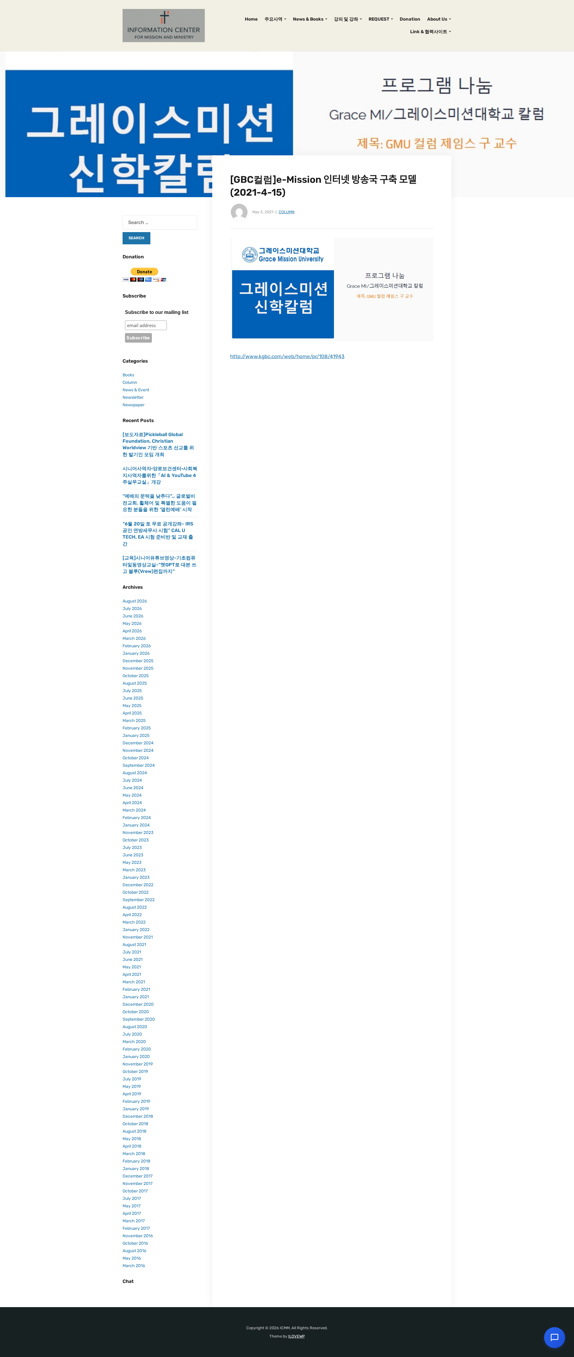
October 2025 (136, 675)
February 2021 (136, 989)
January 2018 (136, 1168)
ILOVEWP (296, 1336)
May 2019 (132, 1086)
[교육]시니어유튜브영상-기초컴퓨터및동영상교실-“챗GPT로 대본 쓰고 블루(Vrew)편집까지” (159, 564)
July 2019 (132, 1079)
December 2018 (138, 1116)
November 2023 (138, 832)
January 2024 (136, 825)
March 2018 (134, 1153)
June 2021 (133, 959)
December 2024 (138, 743)
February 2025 (137, 728)
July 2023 (132, 847)
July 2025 (132, 690)
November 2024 (138, 750)
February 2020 (137, 1049)
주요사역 (274, 19)
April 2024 (132, 802)
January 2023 (136, 877)
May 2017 (132, 1206)
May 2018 (132, 1138)
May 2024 (132, 795)
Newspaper (133, 404)
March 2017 (134, 1220)
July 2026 (132, 608)
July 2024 (132, 780)
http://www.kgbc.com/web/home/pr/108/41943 (287, 356)
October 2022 (136, 892)
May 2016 (132, 1258)
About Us (437, 19)
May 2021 (132, 967)
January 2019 (136, 1108)
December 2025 (138, 660)
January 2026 (136, 653)
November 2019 (138, 1064)
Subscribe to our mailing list (156, 312)
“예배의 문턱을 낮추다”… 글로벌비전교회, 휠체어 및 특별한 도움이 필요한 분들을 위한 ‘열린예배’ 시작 (160, 502)
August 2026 (135, 601)
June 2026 (133, 616)
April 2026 (132, 631)
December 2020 (138, 1004)
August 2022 (135, 907)
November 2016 (138, 1235)
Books (128, 375)
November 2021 (138, 937)
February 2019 (136, 1101)
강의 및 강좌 (346, 19)
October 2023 (136, 840)
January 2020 (136, 1056)
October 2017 (135, 1191)
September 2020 (139, 1019)
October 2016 (135, 1243)
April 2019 (132, 1094)
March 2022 (134, 922)
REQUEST (379, 19)
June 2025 (133, 698)
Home (251, 19)
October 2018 (135, 1123)
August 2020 (135, 1026)
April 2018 (132, 1146)
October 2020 (136, 1011)
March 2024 (134, 810)
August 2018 (134, 1131)
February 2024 (137, 817)
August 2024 (135, 772)
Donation (410, 19)
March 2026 (134, 638)
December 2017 (137, 1176)
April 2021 (132, 974)
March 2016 (134, 1265)
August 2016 (134, 1250)
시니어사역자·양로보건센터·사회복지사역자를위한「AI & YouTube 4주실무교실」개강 (160, 475)
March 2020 (134, 1041)
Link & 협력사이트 (428, 31)
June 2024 (133, 787)
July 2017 (132, 1198)
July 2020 (132, 1034)
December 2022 (138, 884)
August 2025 (135, 683)
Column (286, 212)
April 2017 (132, 1213)
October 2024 (136, 757)
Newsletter (133, 397)
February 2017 (136, 1228)
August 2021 (134, 944)
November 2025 (138, 668)
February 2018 (136, 1161)
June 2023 (133, 855)
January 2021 (136, 996)
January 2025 (136, 735)
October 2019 (135, 1071)
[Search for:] (160, 222)
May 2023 (132, 862)
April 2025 (132, 713)
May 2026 (132, 623)
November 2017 (137, 1183)
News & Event (136, 389)
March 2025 (134, 720)
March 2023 (134, 870)
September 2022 (139, 899)
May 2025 (132, 705)
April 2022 (132, 914)
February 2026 (137, 645)
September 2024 (139, 765)
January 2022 (136, 929)
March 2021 (134, 982)
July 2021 (132, 952)
